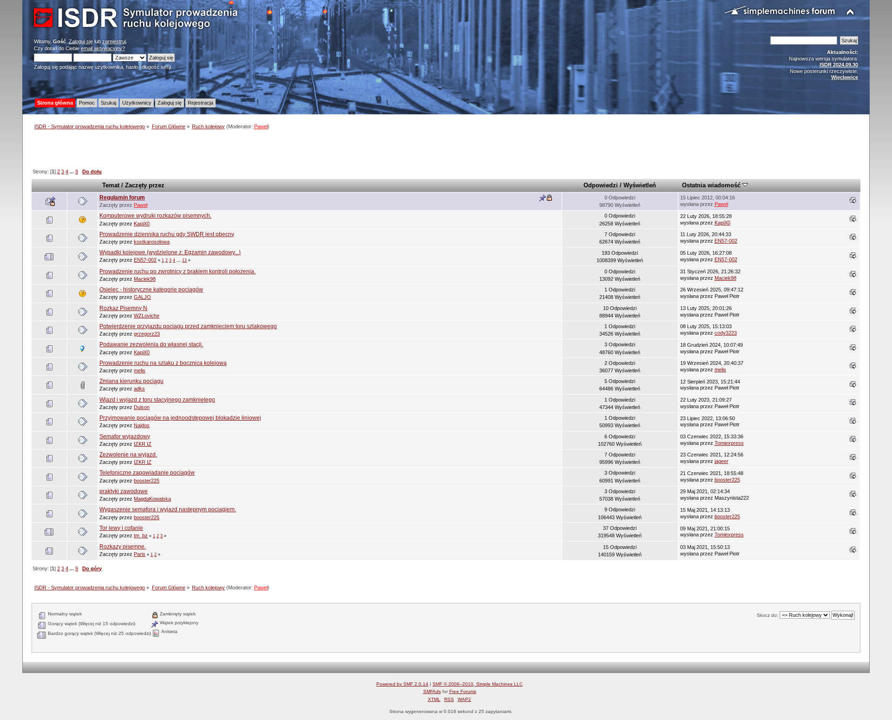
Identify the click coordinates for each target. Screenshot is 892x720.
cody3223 (726, 333)
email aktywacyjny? (103, 48)
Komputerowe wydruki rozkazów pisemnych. (155, 215)
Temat (110, 185)
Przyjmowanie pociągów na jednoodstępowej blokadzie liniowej (180, 418)
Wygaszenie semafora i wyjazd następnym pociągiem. (167, 509)
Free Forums (462, 691)
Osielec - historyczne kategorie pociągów (151, 289)
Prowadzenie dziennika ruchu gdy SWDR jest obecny (166, 234)
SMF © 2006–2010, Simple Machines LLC (478, 684)
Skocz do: (767, 615)
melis (139, 370)
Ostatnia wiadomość (712, 185)
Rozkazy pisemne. (122, 546)
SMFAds (432, 691)
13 (184, 260)
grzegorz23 (147, 334)
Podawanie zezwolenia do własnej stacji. (151, 344)
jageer (721, 461)
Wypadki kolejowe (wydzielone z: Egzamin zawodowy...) (170, 252)
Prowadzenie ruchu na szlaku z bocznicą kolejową (163, 363)
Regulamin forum (122, 197)
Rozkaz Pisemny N (123, 308)
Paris (139, 554)
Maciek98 (145, 279)
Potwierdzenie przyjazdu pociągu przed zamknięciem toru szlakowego (188, 326)
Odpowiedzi (601, 185)
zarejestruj (114, 41)
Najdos (142, 425)
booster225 (146, 480)
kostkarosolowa (152, 241)
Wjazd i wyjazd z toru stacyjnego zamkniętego (157, 399)
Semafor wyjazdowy (124, 436)
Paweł (261, 126)
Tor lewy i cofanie (121, 528)
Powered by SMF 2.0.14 (402, 684)
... (72, 171)
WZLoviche (146, 315)
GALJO (142, 297)
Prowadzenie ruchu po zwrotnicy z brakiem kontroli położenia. (177, 271)
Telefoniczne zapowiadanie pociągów (147, 472)
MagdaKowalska (152, 499)
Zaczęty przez (144, 185)
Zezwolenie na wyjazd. (128, 454)
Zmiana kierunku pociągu (131, 381)
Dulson (142, 407)
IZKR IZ (142, 444)
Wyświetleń (639, 185)
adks (139, 388)
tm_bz (141, 535)
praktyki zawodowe (123, 491)
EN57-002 (726, 241)
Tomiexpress (729, 443)
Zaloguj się (81, 41)
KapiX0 (142, 223)
